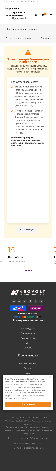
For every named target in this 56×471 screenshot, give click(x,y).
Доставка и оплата (28, 363)
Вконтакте (19, 299)
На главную (27, 230)
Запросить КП (13, 8)
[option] (28, 257)
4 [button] (32, 271)
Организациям (28, 333)
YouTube (41, 299)
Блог (28, 343)
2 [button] (26, 271)
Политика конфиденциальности (27, 443)
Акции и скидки (28, 338)
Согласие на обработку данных (28, 448)
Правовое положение (17, 438)
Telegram (13, 299)
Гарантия (28, 368)
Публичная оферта (38, 438)
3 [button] (29, 271)
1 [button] (24, 271)
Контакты (28, 348)
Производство (28, 328)
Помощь (28, 373)
